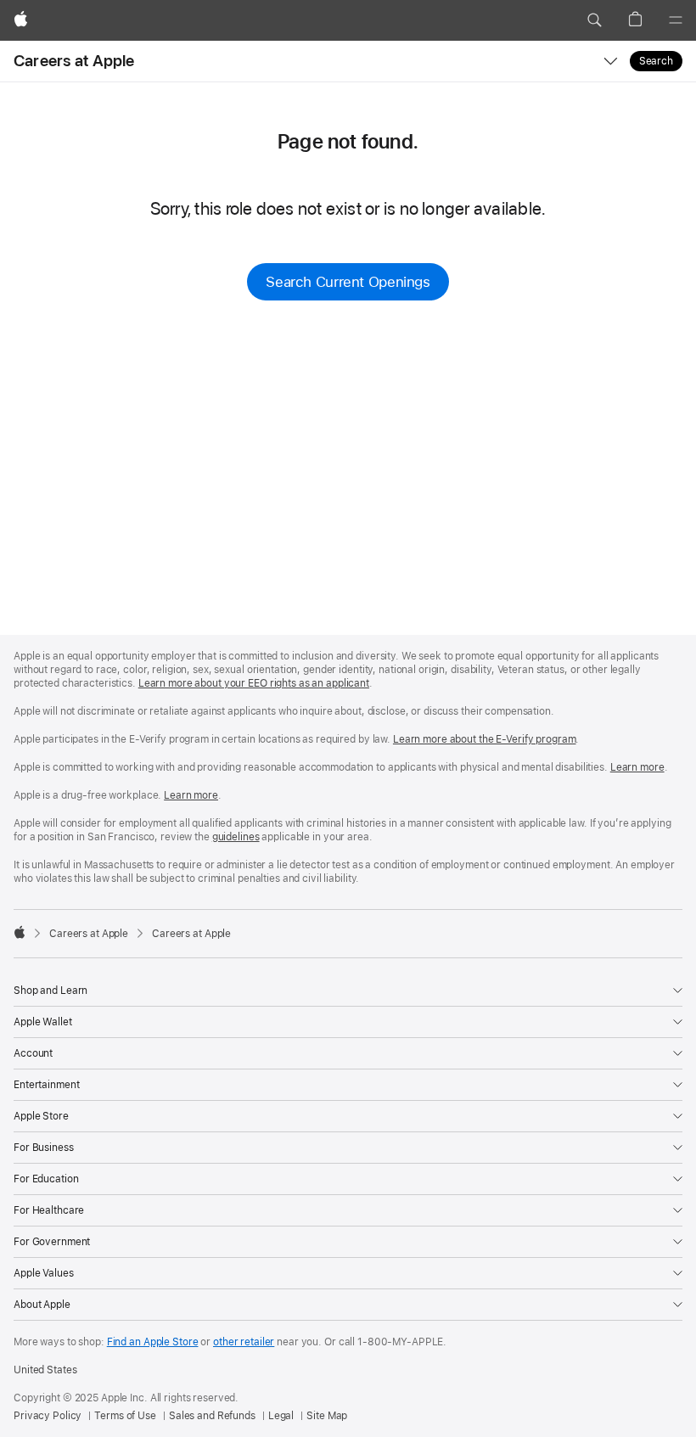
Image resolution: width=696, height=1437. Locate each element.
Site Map (326, 1416)
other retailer (243, 1342)
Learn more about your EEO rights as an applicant (253, 683)
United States (45, 1370)
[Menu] (675, 20)
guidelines (236, 837)
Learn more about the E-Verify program (484, 739)
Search (656, 61)
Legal (281, 1416)
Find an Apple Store (153, 1342)
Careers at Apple (74, 60)
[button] (594, 20)
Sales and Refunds (212, 1416)
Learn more (637, 767)
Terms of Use (125, 1416)
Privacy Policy (47, 1416)
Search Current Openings (347, 281)
